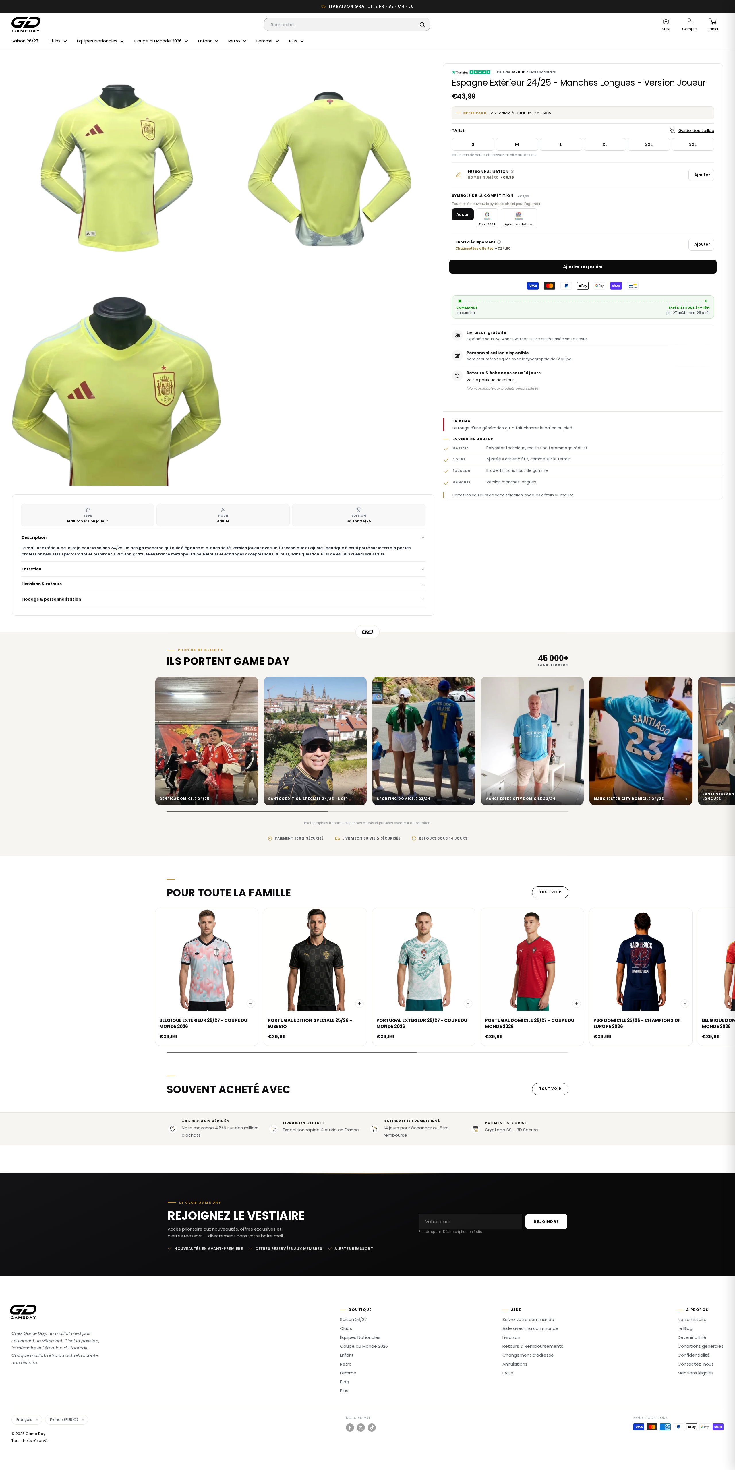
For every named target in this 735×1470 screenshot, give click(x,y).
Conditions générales (701, 1346)
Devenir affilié (692, 1337)
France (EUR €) (64, 1419)
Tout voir (550, 1088)
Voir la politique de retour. (491, 380)
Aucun (462, 214)
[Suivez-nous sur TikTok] (372, 1427)
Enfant (205, 41)
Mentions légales (696, 1373)
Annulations (514, 1364)
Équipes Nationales (97, 41)
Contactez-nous (696, 1364)
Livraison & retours (42, 584)
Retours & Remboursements (532, 1346)
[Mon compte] (689, 22)
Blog (344, 1382)
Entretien (31, 569)
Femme (264, 41)
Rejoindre (546, 1221)
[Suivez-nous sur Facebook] (350, 1427)
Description (34, 537)
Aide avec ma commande (530, 1328)
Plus (293, 41)
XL (604, 144)
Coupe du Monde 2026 (158, 41)
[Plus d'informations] (512, 171)
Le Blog (685, 1328)
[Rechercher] (422, 24)
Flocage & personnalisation (51, 599)
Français (24, 1419)
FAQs (507, 1373)
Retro (234, 41)
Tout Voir (550, 892)
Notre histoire (692, 1319)
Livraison (511, 1337)
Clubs (55, 41)
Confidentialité (694, 1355)
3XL (693, 144)
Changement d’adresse (528, 1355)
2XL (649, 144)
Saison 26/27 (24, 41)
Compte (689, 29)
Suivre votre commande (528, 1319)
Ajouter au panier (583, 267)
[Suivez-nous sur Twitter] (361, 1427)
